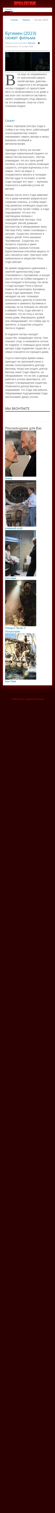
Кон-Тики (10, 681)
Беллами (10, 578)
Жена (8, 478)
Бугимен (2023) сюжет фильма (20, 35)
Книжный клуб (13, 528)
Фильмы (31, 43)
